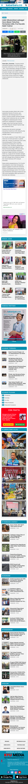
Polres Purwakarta (9, 402)
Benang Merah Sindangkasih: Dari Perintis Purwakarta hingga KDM (17, 727)
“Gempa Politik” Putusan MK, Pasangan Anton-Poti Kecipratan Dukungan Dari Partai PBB (7, 298)
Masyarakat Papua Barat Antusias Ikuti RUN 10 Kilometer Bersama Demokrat (17, 610)
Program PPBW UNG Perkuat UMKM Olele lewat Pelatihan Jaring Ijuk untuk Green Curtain (18, 664)
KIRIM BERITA (7, 748)
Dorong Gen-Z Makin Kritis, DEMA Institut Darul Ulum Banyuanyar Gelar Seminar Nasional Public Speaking (17, 674)
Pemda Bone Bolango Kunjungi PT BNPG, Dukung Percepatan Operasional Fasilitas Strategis (17, 556)
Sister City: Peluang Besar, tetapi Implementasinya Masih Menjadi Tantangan (17, 708)
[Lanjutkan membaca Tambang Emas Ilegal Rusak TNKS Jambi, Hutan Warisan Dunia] (5, 548)
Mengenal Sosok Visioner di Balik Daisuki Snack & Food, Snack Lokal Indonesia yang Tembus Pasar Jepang (9, 417)
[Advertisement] (14, 95)
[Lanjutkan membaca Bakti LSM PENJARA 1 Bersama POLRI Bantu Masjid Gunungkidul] (7, 276)
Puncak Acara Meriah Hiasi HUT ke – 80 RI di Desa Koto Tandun (20, 298)
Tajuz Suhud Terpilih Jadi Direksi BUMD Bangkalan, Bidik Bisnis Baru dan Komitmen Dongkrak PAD (17, 384)
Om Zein (7, 400)
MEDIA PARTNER (21, 748)
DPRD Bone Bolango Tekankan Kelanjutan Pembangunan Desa (20, 283)
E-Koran (14, 341)
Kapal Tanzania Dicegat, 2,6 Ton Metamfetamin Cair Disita (17, 352)
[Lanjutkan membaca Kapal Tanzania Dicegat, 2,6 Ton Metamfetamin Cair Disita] (4, 353)
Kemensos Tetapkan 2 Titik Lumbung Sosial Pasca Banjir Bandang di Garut (20, 269)
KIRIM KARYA (7, 744)
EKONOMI (21, 8)
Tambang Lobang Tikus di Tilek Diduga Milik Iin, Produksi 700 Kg (17, 536)
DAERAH (16, 8)
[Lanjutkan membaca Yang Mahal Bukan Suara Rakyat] (5, 690)
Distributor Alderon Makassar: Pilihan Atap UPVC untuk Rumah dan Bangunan (16, 591)
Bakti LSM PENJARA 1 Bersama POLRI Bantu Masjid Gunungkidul (6, 283)
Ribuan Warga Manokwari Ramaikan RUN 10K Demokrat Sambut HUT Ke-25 (17, 600)
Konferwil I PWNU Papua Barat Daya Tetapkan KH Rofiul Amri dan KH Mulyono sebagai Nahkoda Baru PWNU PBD (18, 620)
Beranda (4, 8)
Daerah (4, 17)
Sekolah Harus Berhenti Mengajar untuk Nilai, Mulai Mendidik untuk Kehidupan (17, 717)
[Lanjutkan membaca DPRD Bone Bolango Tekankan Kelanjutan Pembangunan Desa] (20, 276)
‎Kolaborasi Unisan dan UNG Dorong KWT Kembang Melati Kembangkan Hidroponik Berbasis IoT (17, 581)
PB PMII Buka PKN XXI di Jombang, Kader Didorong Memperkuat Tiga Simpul (16, 360)
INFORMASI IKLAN (21, 741)
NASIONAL (10, 8)
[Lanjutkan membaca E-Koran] (14, 324)
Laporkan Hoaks (9, 424)
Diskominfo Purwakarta (10, 405)
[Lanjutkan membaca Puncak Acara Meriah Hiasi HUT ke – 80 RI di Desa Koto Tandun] (20, 291)
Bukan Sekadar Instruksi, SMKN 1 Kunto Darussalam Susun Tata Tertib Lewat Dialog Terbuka (17, 644)
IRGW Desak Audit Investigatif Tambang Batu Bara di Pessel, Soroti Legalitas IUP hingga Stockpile (17, 567)
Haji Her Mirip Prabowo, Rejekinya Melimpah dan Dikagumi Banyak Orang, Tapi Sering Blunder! (17, 698)
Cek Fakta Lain (20, 424)
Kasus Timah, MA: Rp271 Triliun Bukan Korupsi (17, 525)
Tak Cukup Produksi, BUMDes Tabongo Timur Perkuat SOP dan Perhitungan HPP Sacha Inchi (17, 655)
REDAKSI (7, 741)
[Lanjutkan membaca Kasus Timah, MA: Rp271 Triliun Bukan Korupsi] (5, 528)
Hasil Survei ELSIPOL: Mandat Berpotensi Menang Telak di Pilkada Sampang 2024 (7, 268)
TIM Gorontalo (10, 60)
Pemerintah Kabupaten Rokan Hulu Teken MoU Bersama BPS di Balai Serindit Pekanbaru (20, 254)
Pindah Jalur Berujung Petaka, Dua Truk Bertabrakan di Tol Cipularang (17, 376)
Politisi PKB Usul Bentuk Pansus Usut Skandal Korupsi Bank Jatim (7, 252)
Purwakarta (7, 395)
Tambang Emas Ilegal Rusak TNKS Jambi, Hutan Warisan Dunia (18, 546)
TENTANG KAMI (21, 744)
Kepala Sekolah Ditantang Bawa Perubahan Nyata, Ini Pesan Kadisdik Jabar (17, 368)
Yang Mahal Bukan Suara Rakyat (17, 687)
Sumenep (7, 397)
